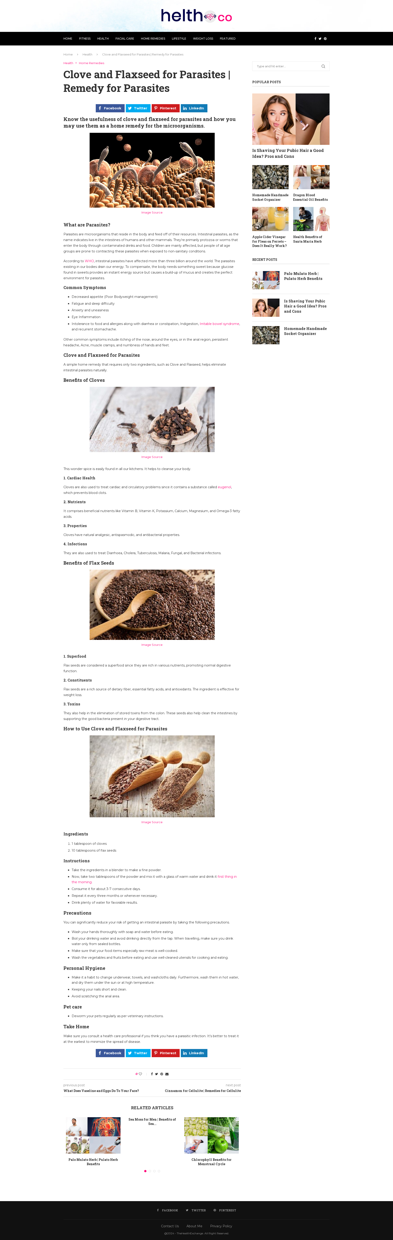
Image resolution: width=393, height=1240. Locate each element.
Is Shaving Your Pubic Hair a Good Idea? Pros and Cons (288, 153)
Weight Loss (203, 38)
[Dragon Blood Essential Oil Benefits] (311, 177)
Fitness (85, 38)
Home (67, 38)
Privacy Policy (221, 1226)
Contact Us (170, 1226)
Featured (228, 38)
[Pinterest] (325, 38)
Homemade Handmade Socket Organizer (270, 197)
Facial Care (125, 38)
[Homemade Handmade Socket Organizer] (270, 177)
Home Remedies (153, 38)
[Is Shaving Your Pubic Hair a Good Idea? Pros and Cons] (291, 119)
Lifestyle (179, 38)
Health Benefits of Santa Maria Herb (307, 239)
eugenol (224, 487)
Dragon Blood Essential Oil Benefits (310, 197)
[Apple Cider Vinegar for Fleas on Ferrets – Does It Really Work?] (270, 219)
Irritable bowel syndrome (219, 324)
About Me (194, 1226)
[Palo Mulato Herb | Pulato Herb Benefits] (93, 1135)
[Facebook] (315, 38)
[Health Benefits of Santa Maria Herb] (311, 219)
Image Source (152, 212)
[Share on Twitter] (156, 1074)
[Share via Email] (167, 1074)
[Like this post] (143, 1074)
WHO (89, 261)
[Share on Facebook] (152, 1074)
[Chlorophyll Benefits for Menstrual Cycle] (211, 1135)
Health (103, 38)
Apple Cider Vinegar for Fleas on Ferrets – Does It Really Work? (269, 241)
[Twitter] (320, 38)
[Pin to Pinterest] (161, 1074)
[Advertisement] (291, 396)
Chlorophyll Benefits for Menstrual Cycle (211, 1161)
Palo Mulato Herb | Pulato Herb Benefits (93, 1161)
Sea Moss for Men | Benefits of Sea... (152, 1121)
